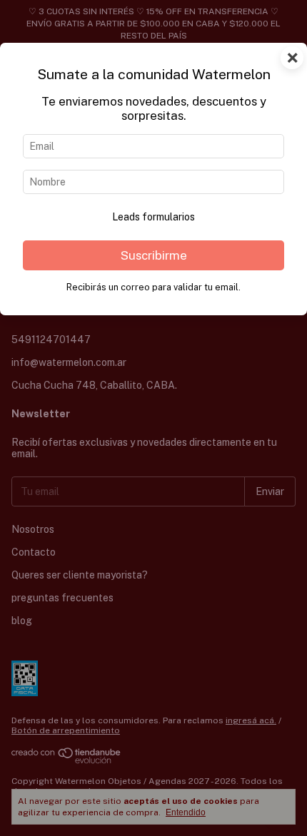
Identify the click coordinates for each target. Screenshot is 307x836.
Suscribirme (154, 255)
